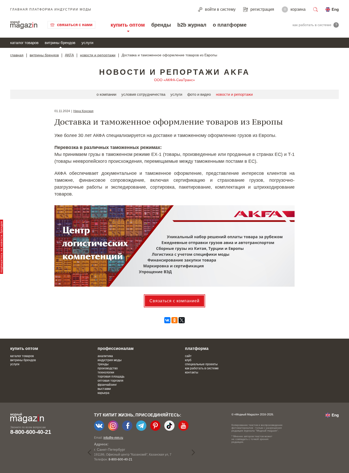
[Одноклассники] (174, 320)
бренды (161, 25)
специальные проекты (201, 364)
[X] (182, 320)
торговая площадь (111, 376)
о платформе (230, 25)
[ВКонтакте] (167, 320)
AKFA (69, 55)
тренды (103, 364)
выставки (104, 389)
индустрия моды (110, 360)
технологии (106, 372)
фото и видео (199, 94)
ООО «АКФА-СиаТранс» (174, 80)
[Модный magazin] (23, 25)
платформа (196, 348)
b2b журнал (191, 25)
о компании (106, 94)
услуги (87, 42)
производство (108, 368)
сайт (188, 356)
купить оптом (128, 25)
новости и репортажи (97, 55)
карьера (103, 393)
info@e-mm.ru (113, 437)
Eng (335, 9)
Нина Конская (83, 111)
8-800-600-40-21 (30, 432)
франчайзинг (107, 384)
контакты (191, 372)
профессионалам (116, 348)
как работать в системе (202, 368)
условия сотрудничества (143, 94)
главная (17, 55)
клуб (188, 360)
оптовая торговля (110, 380)
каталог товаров (24, 42)
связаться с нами (74, 25)
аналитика (105, 356)
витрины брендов (60, 42)
